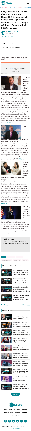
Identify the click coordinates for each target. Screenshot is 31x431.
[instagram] (9, 421)
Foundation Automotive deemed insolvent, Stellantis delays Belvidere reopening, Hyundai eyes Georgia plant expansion (21, 289)
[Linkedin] (9, 37)
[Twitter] (21, 421)
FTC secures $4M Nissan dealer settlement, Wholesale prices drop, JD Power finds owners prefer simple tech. (21, 298)
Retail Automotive (6, 260)
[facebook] (5, 421)
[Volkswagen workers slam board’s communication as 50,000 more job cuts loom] (6, 356)
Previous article (6, 305)
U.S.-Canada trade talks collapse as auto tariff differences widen (19, 341)
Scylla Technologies (15, 428)
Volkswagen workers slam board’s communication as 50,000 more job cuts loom (20, 356)
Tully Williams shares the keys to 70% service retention (21, 325)
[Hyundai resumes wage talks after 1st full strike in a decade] (6, 363)
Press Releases (8, 412)
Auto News (17, 260)
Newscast (25, 260)
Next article (26, 305)
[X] (5, 37)
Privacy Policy (15, 416)
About (5, 409)
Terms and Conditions (20, 412)
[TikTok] (17, 421)
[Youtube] (25, 421)
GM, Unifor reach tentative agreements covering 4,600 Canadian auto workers (21, 349)
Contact (18, 409)
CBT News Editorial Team (13, 31)
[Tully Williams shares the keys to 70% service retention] (6, 325)
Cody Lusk (19, 257)
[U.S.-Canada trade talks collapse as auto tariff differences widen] (6, 340)
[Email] (12, 37)
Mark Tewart (10, 257)
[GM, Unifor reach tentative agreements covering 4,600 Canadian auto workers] (6, 348)
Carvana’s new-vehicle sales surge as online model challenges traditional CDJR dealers (21, 380)
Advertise (24, 409)
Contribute (12, 409)
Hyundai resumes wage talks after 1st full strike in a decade (21, 364)
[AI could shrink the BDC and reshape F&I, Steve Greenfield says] (6, 317)
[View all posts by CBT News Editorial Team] (3, 33)
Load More (15, 394)
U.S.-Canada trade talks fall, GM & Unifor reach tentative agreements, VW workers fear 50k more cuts (21, 273)
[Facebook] (2, 37)
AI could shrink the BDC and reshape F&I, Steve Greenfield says (21, 318)
